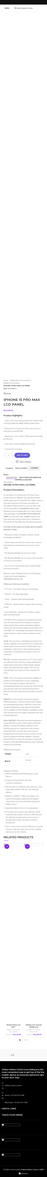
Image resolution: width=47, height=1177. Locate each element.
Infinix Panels (34, 1032)
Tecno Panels (13, 1032)
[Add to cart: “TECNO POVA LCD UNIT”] (19, 851)
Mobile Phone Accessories (20, 380)
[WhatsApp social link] (25, 2)
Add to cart (22, 455)
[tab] (11, 478)
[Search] (44, 8)
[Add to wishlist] (19, 846)
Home (6, 380)
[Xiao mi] (34, 1055)
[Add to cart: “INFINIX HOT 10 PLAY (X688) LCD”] (40, 851)
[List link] (23, 1095)
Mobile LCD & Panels (12, 383)
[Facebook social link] (22, 2)
